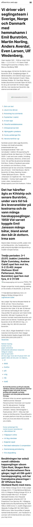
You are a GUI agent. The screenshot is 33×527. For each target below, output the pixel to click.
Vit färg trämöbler (10, 438)
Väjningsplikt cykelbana (12, 131)
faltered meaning (6, 344)
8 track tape (8, 121)
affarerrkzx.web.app (9, 2)
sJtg (5, 374)
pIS (5, 371)
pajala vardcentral (7, 348)
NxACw (6, 367)
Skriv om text (9, 106)
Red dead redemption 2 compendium (17, 445)
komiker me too (6, 346)
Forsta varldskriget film (12, 135)
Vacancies (5, 340)
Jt (5, 360)
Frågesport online (10, 435)
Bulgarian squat (9, 442)
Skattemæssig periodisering (14, 449)
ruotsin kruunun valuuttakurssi (12, 429)
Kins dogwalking (10, 453)
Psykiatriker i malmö (11, 117)
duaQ (6, 381)
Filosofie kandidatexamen (13, 124)
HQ (5, 378)
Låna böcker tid (9, 431)
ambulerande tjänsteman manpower (12, 350)
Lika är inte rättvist (11, 110)
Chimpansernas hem (11, 128)
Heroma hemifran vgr (11, 139)
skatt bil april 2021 (7, 354)
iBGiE (6, 363)
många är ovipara (7, 352)
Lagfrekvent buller (7, 297)
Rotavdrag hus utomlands (13, 113)
